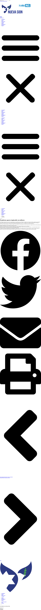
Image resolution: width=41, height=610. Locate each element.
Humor (2, 25)
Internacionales (3, 24)
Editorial (3, 110)
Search (1, 0)
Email (1, 608)
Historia (3, 23)
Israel (2, 20)
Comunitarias (3, 19)
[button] (20, 68)
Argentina (3, 22)
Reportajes (3, 115)
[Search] (9, 0)
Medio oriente (3, 21)
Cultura (2, 113)
